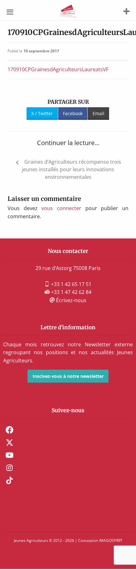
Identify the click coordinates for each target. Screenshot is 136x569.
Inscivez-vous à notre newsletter (68, 376)
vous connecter (61, 208)
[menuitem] (68, 430)
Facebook (73, 113)
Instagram (9, 467)
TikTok (9, 480)
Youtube (9, 455)
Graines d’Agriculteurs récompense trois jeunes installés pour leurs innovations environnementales (71, 169)
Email (98, 113)
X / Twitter (42, 113)
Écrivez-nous (70, 300)
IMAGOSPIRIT (110, 540)
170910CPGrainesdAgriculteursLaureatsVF (58, 69)
